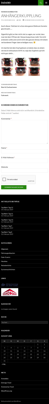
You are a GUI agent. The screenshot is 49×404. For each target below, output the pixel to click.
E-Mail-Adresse (8, 157)
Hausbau (4, 261)
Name (4, 148)
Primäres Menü (46, 2)
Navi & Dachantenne (9, 86)
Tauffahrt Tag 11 (7, 214)
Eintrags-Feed (6, 383)
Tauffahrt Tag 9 (6, 226)
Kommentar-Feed (7, 387)
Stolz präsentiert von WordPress (11, 401)
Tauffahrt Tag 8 (6, 232)
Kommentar (6, 119)
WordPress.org (6, 391)
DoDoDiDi (5, 2)
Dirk (19, 20)
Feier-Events (5, 257)
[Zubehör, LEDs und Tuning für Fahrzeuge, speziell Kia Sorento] (9, 285)
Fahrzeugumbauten (9, 12)
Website (4, 167)
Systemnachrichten (8, 269)
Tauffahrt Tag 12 (7, 207)
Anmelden (4, 379)
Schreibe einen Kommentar (34, 20)
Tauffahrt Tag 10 (7, 220)
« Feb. (4, 364)
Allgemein (4, 249)
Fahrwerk (8, 94)
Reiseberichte (6, 265)
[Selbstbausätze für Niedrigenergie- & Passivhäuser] (9, 292)
